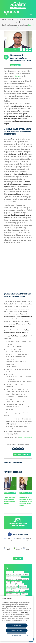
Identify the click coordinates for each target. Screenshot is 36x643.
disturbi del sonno (10, 584)
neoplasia (22, 591)
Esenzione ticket (20, 584)
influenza (14, 588)
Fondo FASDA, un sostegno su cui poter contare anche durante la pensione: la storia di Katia (26, 501)
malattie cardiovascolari (23, 588)
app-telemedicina (10, 579)
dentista (13, 581)
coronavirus (25, 579)
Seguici (18, 559)
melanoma (16, 591)
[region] (16, 618)
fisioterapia (9, 586)
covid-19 (8, 581)
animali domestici (10, 574)
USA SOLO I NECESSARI (16, 630)
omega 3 (18, 593)
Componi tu (6, 25)
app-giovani (9, 576)
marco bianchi (9, 591)
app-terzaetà (19, 579)
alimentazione (9, 572)
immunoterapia (22, 586)
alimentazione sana (18, 572)
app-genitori (25, 574)
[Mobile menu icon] (31, 14)
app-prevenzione (17, 576)
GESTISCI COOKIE (16, 635)
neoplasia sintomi (10, 593)
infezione (8, 588)
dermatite (18, 581)
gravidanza (15, 586)
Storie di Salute (15, 65)
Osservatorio (24, 593)
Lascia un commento (22, 454)
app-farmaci (18, 574)
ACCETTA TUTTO (16, 625)
